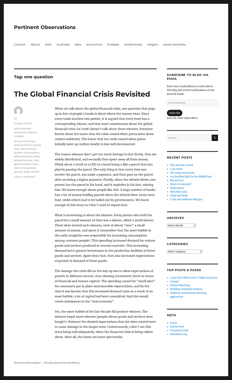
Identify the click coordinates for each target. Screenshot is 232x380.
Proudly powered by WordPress (62, 362)
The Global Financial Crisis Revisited (82, 94)
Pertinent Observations (45, 27)
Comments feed (179, 330)
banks (37, 145)
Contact (20, 44)
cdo (22, 148)
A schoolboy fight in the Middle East (191, 176)
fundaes (113, 44)
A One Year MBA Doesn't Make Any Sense (194, 277)
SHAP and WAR (179, 195)
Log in (173, 322)
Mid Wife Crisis (178, 191)
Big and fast (177, 180)
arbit (48, 44)
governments (22, 164)
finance (32, 132)
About (35, 44)
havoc (34, 164)
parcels (18, 171)
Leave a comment (24, 176)
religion (152, 44)
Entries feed (177, 326)
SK (15, 118)
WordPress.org (178, 334)
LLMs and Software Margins (186, 199)
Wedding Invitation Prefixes (186, 289)
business (63, 44)
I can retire (176, 169)
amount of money (24, 141)
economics (94, 44)
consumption (31, 152)
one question (28, 167)
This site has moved (181, 165)
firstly (37, 156)
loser (17, 167)
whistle (35, 171)
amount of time (23, 145)
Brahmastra (177, 188)
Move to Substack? (180, 184)
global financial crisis (26, 160)
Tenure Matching (180, 285)
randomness (133, 44)
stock (27, 171)
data (78, 44)
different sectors (23, 156)
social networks (174, 44)
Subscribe (174, 113)
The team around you (182, 172)
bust (16, 148)
